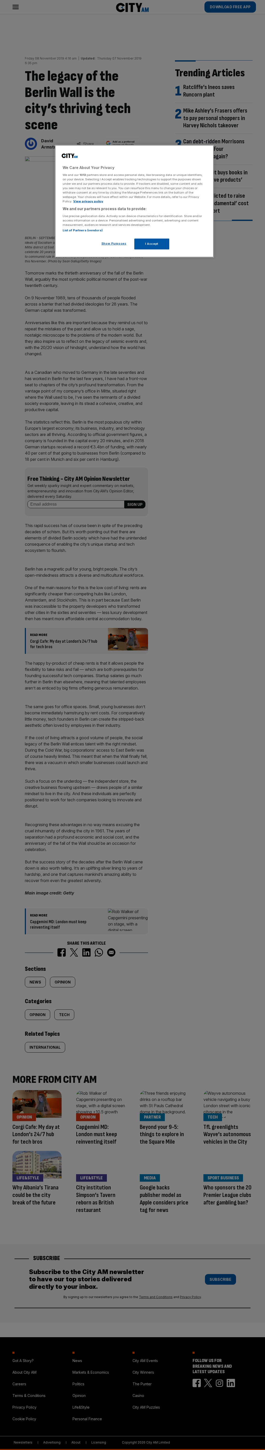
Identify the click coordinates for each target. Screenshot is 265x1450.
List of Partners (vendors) (83, 230)
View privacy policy (88, 201)
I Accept (151, 244)
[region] (134, 201)
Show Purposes (113, 243)
